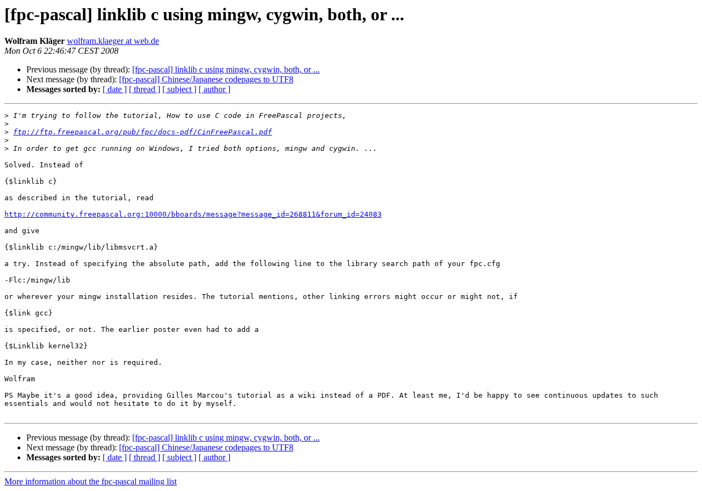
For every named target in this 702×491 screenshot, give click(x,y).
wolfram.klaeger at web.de (113, 41)
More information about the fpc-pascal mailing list (90, 481)
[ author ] (214, 89)
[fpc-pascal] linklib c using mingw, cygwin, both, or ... (226, 69)
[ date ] (115, 89)
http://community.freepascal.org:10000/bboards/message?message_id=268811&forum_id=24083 (193, 214)
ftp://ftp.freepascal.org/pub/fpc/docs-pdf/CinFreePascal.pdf (142, 132)
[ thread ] (144, 89)
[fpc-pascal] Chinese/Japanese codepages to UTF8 (206, 79)
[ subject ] (179, 89)
